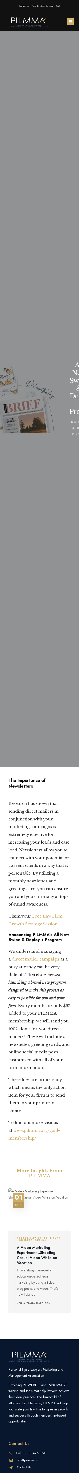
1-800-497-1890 (34, 1453)
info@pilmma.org (28, 1460)
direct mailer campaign (35, 959)
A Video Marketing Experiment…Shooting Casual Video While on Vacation (37, 1255)
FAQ (58, 6)
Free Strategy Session (43, 6)
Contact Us (24, 6)
